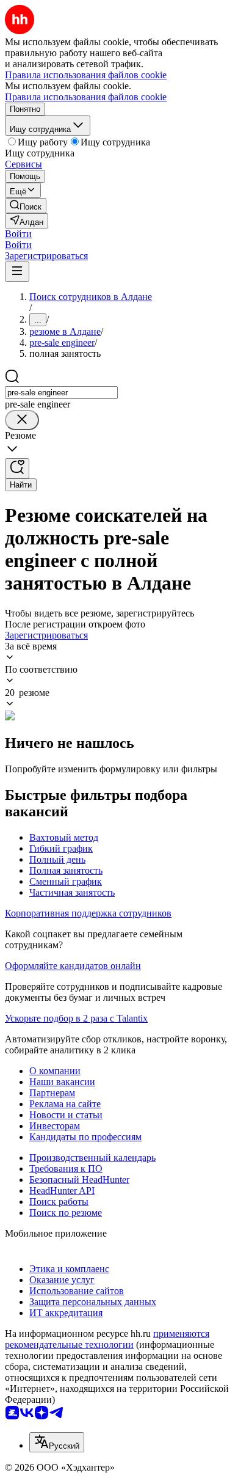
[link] (25, 205)
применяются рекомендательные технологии (107, 1339)
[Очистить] (22, 420)
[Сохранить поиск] (17, 468)
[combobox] (61, 392)
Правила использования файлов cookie (86, 97)
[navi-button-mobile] (17, 272)
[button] (18, 234)
